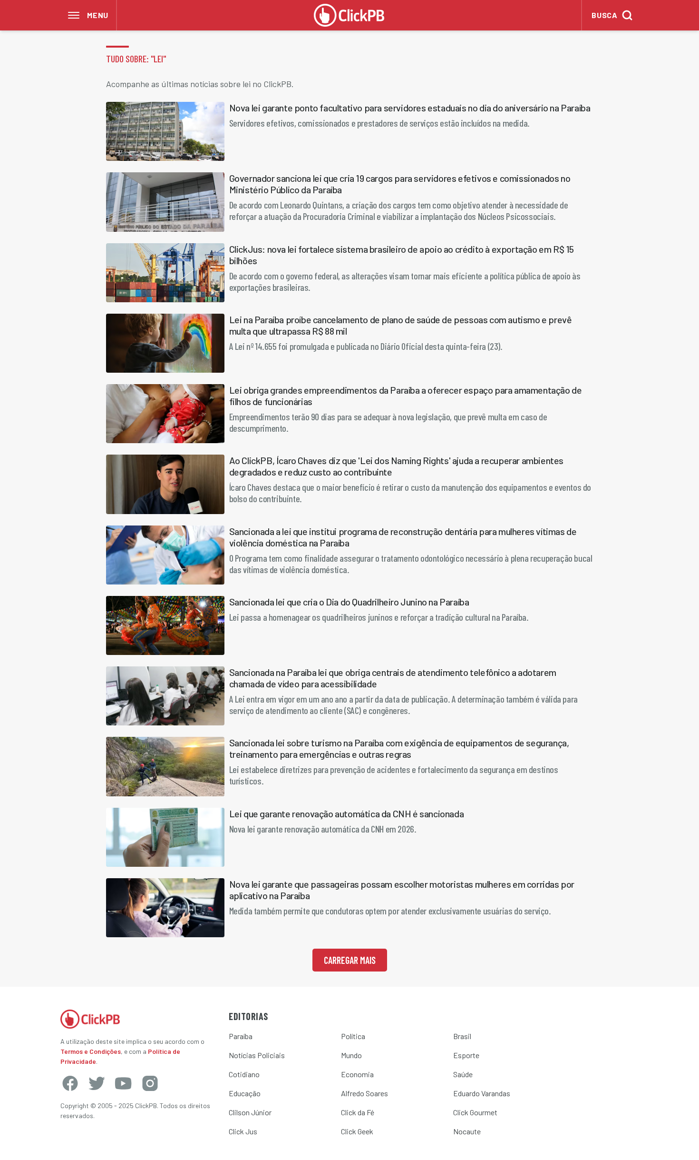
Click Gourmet (475, 1112)
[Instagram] (149, 1083)
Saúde (463, 1074)
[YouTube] (123, 1083)
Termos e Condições (90, 1051)
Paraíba (240, 1036)
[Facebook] (69, 1083)
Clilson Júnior (250, 1112)
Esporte (466, 1055)
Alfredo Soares (364, 1093)
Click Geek (357, 1131)
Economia (357, 1074)
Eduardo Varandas (481, 1093)
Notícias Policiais (257, 1055)
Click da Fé (357, 1112)
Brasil (462, 1036)
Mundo (351, 1055)
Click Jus (243, 1131)
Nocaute (467, 1131)
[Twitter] (96, 1083)
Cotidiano (244, 1074)
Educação (245, 1093)
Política (353, 1036)
